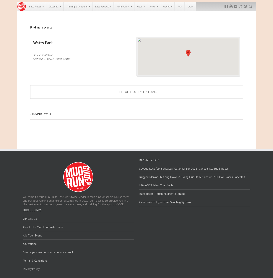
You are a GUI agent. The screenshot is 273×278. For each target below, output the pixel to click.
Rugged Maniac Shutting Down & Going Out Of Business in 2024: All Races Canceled (192, 177)
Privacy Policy (31, 269)
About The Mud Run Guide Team (43, 227)
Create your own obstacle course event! (48, 252)
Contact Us (30, 218)
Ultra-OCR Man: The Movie (156, 185)
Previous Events (41, 114)
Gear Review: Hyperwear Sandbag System (165, 202)
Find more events (41, 27)
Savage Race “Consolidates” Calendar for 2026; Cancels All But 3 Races (184, 168)
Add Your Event (32, 235)
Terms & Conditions (35, 260)
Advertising (30, 244)
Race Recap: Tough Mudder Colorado (162, 194)
